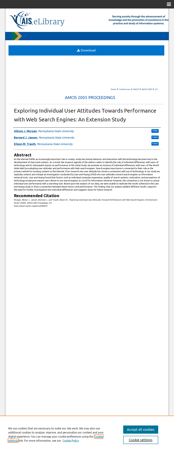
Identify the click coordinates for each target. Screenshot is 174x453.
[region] (87, 434)
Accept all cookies (140, 429)
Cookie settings (140, 440)
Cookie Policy (71, 440)
